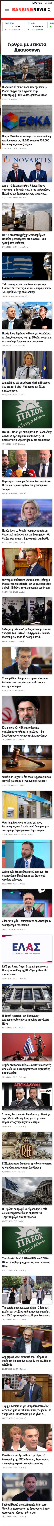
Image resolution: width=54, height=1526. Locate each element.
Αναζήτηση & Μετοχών (49, 10)
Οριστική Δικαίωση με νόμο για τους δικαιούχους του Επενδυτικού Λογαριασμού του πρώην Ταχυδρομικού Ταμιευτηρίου (25, 826)
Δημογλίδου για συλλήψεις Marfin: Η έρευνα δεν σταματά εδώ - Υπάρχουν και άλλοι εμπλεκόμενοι (26, 387)
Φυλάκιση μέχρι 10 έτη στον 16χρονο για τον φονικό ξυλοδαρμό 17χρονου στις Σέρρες (26, 779)
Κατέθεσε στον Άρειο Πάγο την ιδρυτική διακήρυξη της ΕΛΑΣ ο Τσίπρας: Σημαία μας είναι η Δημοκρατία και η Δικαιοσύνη (25, 1459)
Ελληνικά (37, 3)
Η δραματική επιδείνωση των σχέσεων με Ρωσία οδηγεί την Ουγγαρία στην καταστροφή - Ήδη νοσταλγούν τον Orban (25, 91)
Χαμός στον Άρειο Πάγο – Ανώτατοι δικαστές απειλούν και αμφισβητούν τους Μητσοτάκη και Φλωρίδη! (26, 1069)
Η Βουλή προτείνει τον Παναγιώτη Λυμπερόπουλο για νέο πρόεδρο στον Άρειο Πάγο (25, 1020)
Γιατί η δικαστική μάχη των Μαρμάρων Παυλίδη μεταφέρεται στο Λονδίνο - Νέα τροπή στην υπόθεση (24, 239)
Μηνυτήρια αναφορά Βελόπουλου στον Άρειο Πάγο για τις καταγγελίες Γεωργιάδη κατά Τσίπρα (26, 485)
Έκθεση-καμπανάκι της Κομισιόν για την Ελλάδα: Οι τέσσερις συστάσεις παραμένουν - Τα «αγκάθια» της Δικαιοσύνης (26, 288)
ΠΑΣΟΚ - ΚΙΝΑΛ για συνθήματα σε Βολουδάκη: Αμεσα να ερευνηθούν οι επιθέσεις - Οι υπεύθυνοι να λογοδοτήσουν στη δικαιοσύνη (27, 436)
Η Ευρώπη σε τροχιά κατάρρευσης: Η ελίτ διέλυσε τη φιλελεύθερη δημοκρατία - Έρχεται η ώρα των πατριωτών (24, 1213)
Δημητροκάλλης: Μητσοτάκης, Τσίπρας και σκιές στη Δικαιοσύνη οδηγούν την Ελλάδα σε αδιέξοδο (26, 1361)
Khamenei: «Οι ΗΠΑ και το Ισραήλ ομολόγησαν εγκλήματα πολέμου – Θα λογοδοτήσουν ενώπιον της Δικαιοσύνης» (24, 732)
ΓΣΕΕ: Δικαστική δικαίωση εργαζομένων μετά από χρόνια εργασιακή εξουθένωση (27, 1166)
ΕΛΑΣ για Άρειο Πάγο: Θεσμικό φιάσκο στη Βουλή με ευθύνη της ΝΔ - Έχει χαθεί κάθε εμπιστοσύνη (25, 970)
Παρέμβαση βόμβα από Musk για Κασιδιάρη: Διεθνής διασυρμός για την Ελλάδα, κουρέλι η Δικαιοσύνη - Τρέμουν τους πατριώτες (26, 337)
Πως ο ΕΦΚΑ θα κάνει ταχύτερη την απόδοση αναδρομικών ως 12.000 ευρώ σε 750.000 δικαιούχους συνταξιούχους (26, 140)
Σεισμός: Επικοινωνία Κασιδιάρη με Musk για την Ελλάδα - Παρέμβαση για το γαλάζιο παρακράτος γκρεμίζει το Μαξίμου (26, 1118)
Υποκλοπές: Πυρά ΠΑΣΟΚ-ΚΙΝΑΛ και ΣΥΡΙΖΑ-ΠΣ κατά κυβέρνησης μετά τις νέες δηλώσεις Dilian (26, 1262)
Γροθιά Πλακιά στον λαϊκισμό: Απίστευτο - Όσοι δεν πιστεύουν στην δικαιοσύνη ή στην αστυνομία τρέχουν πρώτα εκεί (26, 1509)
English (48, 3)
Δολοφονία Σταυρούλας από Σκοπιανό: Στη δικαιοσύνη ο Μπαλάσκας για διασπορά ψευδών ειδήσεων (25, 876)
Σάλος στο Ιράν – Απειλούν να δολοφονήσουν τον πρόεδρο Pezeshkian (26, 923)
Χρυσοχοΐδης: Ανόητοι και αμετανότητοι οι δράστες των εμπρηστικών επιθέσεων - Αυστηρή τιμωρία (25, 682)
